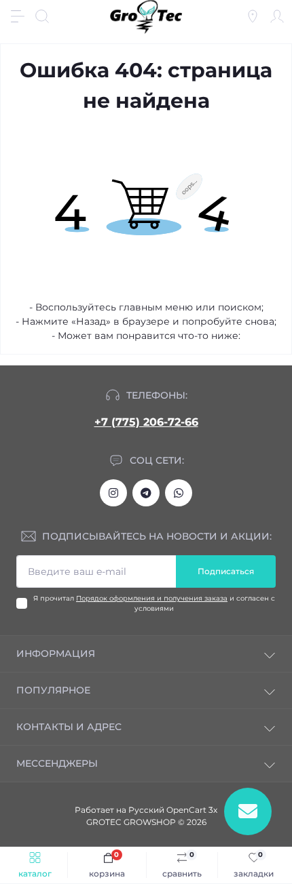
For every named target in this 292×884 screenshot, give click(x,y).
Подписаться (226, 571)
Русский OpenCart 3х (172, 810)
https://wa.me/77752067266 (178, 492)
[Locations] (252, 16)
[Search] (42, 16)
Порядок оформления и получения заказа (151, 598)
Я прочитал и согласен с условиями (154, 603)
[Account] (277, 16)
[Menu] (17, 16)
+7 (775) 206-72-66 (146, 422)
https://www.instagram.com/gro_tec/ (113, 492)
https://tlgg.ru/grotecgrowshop (146, 492)
